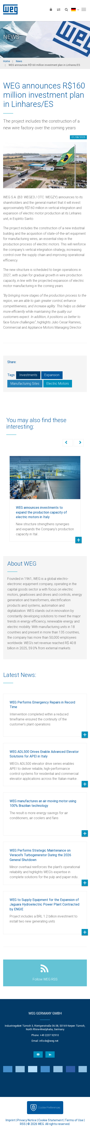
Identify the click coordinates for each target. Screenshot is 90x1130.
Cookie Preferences (49, 1107)
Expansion (51, 375)
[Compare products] (58, 9)
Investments (28, 375)
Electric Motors (57, 384)
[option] (45, 496)
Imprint (10, 1120)
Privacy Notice (26, 1120)
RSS (23, 1124)
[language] (75, 9)
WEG (9, 9)
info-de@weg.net (48, 1040)
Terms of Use (74, 1120)
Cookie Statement (50, 1120)
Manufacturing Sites (24, 384)
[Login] (51, 9)
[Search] (66, 9)
